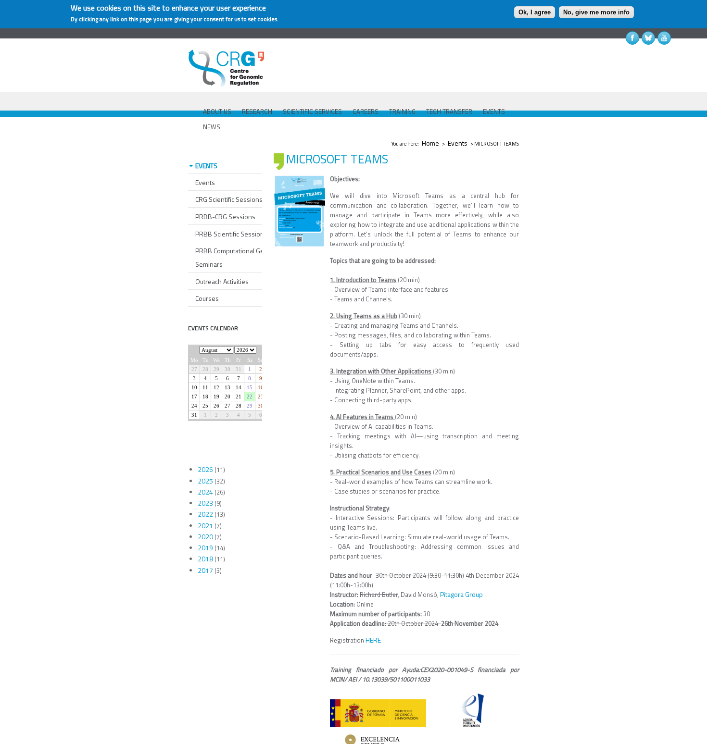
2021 (205, 526)
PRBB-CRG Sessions (225, 216)
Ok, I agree (534, 12)
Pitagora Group (461, 594)
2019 (205, 548)
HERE (373, 640)
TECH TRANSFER (449, 111)
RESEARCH (257, 111)
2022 (205, 514)
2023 (205, 503)
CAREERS (366, 111)
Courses (207, 298)
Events (457, 143)
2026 (205, 469)
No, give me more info (596, 12)
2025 (205, 481)
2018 (205, 559)
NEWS (211, 127)
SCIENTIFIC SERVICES (312, 111)
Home (430, 143)
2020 (205, 537)
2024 (205, 492)
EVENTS (494, 111)
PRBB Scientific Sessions (231, 234)
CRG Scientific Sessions (229, 199)
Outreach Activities (222, 281)
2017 (205, 570)
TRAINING (402, 111)
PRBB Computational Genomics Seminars (240, 257)
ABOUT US (217, 111)
